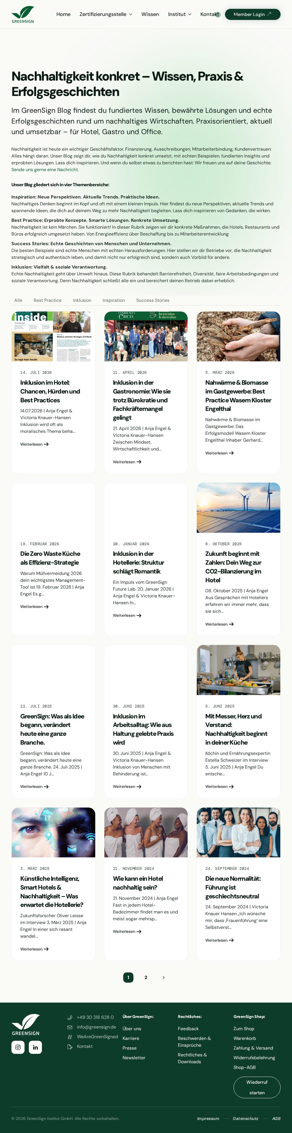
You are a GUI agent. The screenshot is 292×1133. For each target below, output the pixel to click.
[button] (234, 14)
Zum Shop (244, 1029)
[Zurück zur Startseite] (22, 14)
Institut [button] (177, 14)
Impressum (208, 1118)
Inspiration (114, 300)
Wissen (150, 14)
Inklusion (82, 300)
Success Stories (152, 300)
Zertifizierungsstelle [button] (103, 14)
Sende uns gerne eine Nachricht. (45, 170)
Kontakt (209, 14)
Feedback (188, 1029)
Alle (18, 300)
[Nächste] (163, 977)
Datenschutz (246, 1118)
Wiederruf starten (257, 1087)
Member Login (249, 14)
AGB (276, 1118)
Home (63, 14)
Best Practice (48, 300)
